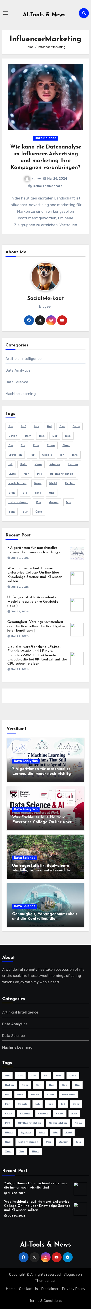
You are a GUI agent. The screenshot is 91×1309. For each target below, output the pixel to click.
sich (11, 492)
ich (62, 454)
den (42, 435)
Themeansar (45, 1281)
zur (25, 511)
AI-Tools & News (44, 15)
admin (36, 178)
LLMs (12, 473)
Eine (36, 445)
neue (38, 483)
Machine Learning (21, 394)
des (68, 435)
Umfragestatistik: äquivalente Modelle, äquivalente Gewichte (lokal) (32, 601)
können (54, 464)
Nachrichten (17, 483)
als (10, 426)
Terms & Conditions (45, 1301)
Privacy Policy (73, 1289)
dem (28, 435)
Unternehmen (18, 502)
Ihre (75, 454)
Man (26, 473)
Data (76, 426)
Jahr (23, 464)
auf (23, 426)
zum (11, 511)
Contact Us (28, 1289)
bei (49, 426)
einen (51, 445)
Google (47, 454)
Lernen (73, 464)
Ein (23, 445)
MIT (39, 473)
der (54, 435)
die (10, 445)
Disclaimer (50, 1289)
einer (66, 445)
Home (10, 1289)
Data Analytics (18, 370)
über (38, 511)
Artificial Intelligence (24, 359)
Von (38, 502)
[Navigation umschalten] (5, 13)
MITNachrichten (61, 473)
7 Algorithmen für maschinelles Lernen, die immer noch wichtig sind (41, 774)
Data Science (45, 138)
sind (38, 492)
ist (10, 464)
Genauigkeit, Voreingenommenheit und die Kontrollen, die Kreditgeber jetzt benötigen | (36, 626)
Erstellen (15, 454)
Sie (25, 492)
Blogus (69, 1274)
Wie (68, 502)
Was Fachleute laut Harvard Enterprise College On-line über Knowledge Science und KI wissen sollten (37, 1206)
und (52, 492)
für (32, 454)
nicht (53, 483)
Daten (12, 435)
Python (70, 483)
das (62, 426)
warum (54, 502)
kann (38, 464)
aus (36, 426)
